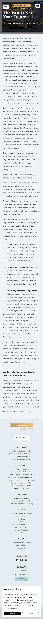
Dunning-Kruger (16, 77)
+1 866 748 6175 (21, 571)
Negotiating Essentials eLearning (21, 480)
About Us (21, 539)
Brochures (22, 519)
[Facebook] (21, 560)
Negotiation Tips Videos (21, 525)
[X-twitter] (26, 560)
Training (21, 465)
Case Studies (21, 551)
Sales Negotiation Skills (21, 451)
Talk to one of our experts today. (17, 412)
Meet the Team (21, 545)
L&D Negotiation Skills (21, 457)
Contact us (20, 579)
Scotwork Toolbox (21, 530)
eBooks (21, 522)
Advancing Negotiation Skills (21, 472)
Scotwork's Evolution (21, 543)
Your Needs (21, 447)
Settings (30, 613)
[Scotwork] (21, 426)
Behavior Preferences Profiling (21, 504)
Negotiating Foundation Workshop (21, 477)
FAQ (21, 533)
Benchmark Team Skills (21, 501)
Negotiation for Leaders (21, 486)
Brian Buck (18, 23)
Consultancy (22, 495)
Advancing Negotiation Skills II (21, 475)
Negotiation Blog (21, 527)
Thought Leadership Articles (21, 513)
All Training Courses (21, 469)
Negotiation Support (22, 498)
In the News (21, 516)
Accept (12, 613)
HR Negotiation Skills (21, 459)
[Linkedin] (17, 560)
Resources (21, 510)
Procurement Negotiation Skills (21, 454)
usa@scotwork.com (21, 574)
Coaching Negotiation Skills (21, 483)
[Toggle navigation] (37, 6)
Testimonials (21, 548)
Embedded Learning (21, 488)
